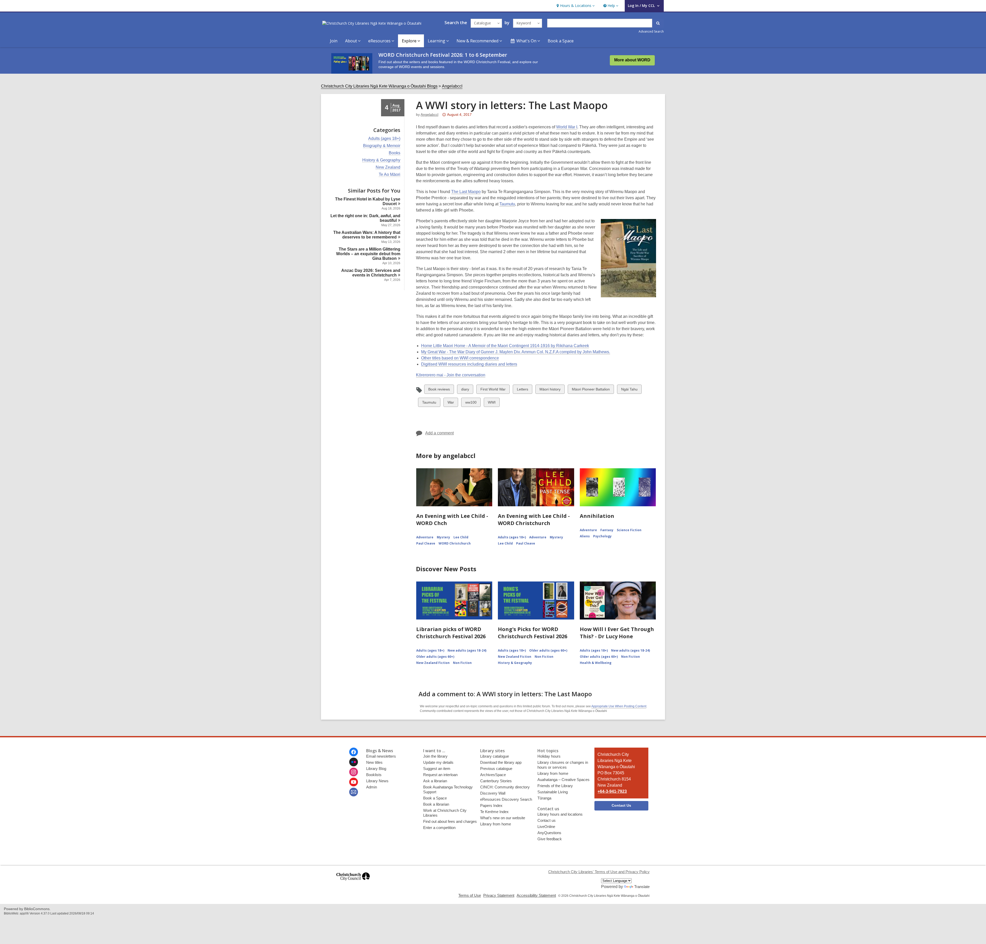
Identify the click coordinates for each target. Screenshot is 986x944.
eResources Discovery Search (506, 799)
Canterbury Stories (496, 781)
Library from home (495, 824)
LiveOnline (546, 826)
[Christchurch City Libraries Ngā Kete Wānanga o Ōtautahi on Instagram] (353, 772)
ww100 (471, 403)
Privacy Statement (498, 895)
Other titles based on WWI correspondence (460, 358)
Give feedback (549, 839)
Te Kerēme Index (494, 811)
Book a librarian (436, 804)
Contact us (546, 820)
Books (394, 153)
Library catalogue (494, 756)
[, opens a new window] (353, 883)
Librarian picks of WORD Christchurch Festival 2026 (451, 633)
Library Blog (376, 768)
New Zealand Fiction (433, 663)
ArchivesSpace (493, 775)
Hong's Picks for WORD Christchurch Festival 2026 (532, 633)
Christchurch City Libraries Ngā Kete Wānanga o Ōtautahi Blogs (379, 86)
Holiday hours (549, 756)
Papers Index (491, 805)
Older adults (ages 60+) (435, 656)
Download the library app (501, 762)
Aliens (585, 536)
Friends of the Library (555, 786)
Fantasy (606, 530)
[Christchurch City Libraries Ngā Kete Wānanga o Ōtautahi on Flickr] (353, 762)
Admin (371, 787)
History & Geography (381, 160)
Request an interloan (440, 775)
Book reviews (439, 390)
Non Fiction (462, 663)
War (451, 403)
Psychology (602, 536)
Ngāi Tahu (629, 390)
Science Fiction (629, 530)
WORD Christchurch (455, 543)
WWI (492, 403)
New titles (374, 762)
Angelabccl (452, 86)
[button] (575, 6)
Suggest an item (436, 768)
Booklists (374, 775)
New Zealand (388, 167)
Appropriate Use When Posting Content (618, 706)
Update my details (438, 762)
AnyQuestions (549, 833)
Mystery (443, 537)
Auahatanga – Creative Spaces (563, 779)
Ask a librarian (435, 781)
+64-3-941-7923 (612, 791)
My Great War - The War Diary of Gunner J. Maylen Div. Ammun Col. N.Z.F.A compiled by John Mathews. (515, 352)
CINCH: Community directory (505, 787)
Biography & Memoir (381, 146)
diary (465, 390)
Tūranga (544, 798)
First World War (493, 390)
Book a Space (561, 41)
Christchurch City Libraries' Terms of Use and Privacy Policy (599, 872)
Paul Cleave (425, 543)
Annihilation (597, 515)
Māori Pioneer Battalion (591, 390)
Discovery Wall (492, 793)
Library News (377, 781)
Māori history (550, 390)
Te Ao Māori (389, 174)
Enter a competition (439, 827)
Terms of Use (469, 895)
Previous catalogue (496, 768)
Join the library (435, 756)
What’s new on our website (502, 818)
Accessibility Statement (536, 895)
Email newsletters (381, 756)
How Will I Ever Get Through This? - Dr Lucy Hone (617, 633)
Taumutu (507, 204)
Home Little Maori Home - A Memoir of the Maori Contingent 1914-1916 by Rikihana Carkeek (505, 346)
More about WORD (632, 60)
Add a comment (439, 433)
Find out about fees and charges (450, 821)
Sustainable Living (552, 792)
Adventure (424, 537)
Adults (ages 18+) (384, 138)
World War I (566, 127)
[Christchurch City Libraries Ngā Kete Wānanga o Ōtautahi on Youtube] (353, 782)
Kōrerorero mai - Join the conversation (450, 375)
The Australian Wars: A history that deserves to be (366, 234)
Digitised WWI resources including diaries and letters (469, 364)
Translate (642, 886)
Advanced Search (651, 31)
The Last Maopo (466, 191)
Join (333, 41)
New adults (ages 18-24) (467, 650)
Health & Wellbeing (595, 663)
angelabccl (429, 114)
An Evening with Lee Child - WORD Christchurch (534, 519)
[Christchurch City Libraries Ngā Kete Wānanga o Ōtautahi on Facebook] (353, 752)
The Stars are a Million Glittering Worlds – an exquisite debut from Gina (368, 254)
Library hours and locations (560, 814)
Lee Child (460, 537)
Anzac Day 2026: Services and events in (370, 272)
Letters (522, 390)
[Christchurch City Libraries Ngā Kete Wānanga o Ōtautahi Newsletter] (353, 792)
